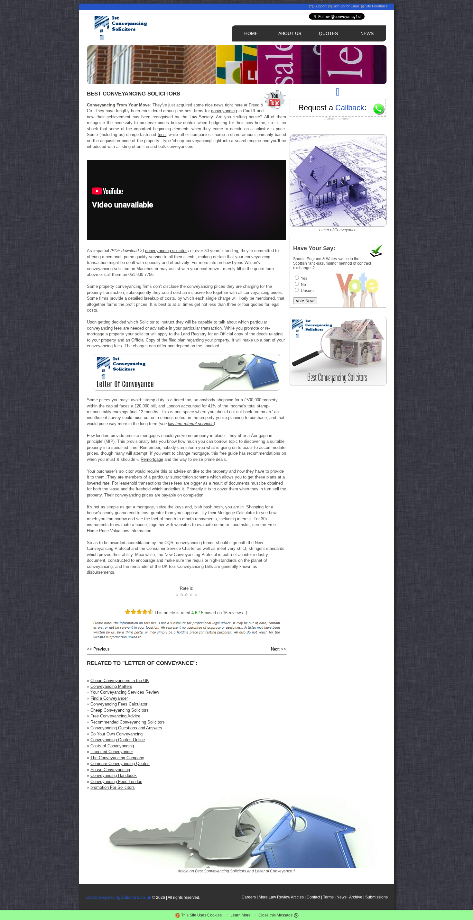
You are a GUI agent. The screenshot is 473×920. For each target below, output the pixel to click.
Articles (297, 897)
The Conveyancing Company (117, 757)
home (251, 33)
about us (289, 33)
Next (275, 649)
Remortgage (152, 459)
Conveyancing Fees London (116, 781)
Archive (355, 897)
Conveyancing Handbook (113, 775)
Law (272, 897)
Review (283, 897)
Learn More (240, 915)
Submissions (376, 897)
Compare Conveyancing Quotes (120, 763)
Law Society (201, 116)
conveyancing (224, 110)
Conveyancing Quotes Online (117, 739)
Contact (313, 897)
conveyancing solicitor (166, 250)
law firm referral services (191, 423)
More (263, 897)
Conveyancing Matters (111, 686)
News (342, 897)
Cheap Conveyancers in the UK (119, 680)
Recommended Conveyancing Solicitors (127, 722)
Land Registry (194, 334)
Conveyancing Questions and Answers (126, 727)
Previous (101, 649)
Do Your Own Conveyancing (116, 734)
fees (162, 134)
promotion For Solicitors (112, 787)
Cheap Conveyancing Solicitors (119, 710)
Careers (249, 897)
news (367, 33)
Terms (328, 897)
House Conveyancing (110, 769)
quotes (328, 33)
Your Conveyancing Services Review (124, 692)
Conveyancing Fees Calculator (118, 704)
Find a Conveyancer (109, 698)
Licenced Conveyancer (111, 751)
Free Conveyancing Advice (115, 716)
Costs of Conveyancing (112, 745)
